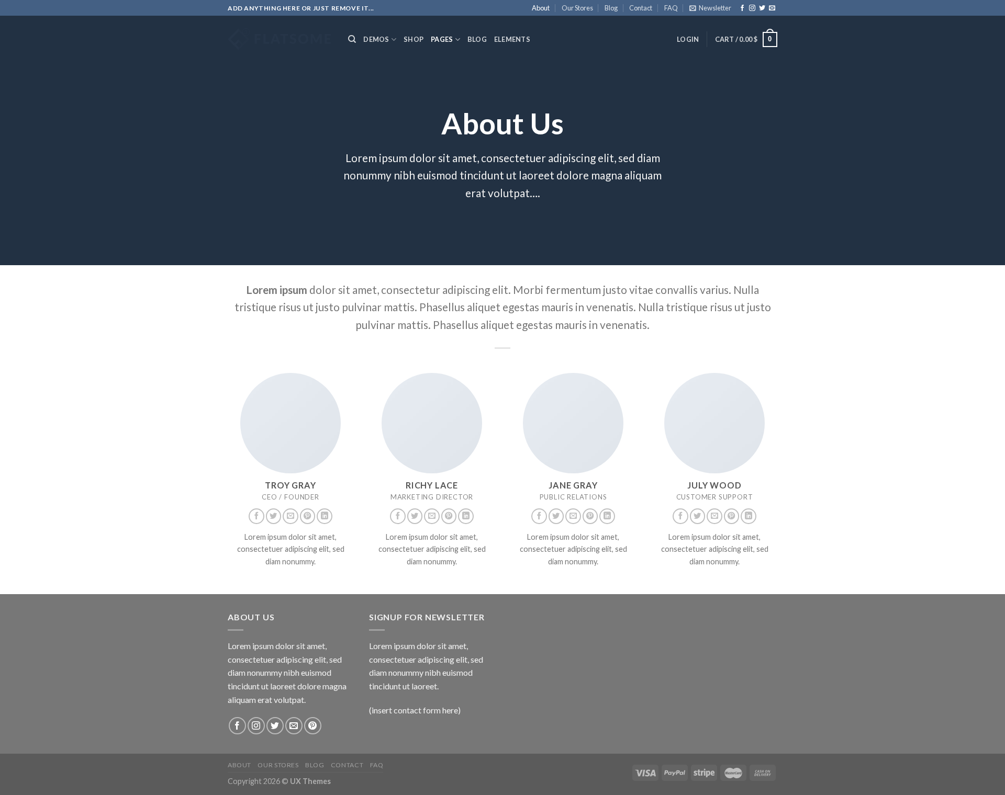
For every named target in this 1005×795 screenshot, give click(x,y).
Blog (611, 8)
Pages (442, 39)
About (541, 8)
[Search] (352, 39)
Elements (512, 39)
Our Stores (577, 8)
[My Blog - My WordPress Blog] (280, 39)
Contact (640, 8)
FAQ (671, 8)
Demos (376, 39)
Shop (413, 39)
